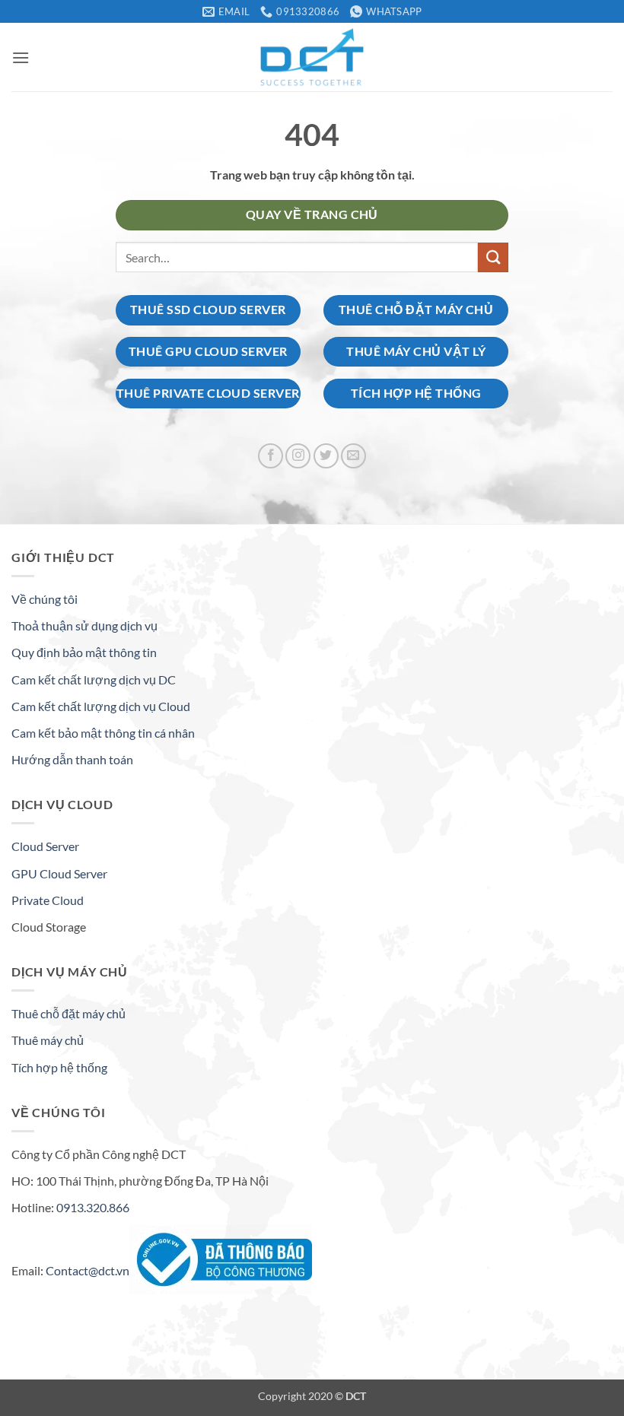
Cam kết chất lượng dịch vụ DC (93, 679)
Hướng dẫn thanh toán (72, 759)
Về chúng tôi (44, 599)
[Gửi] (493, 257)
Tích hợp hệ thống (59, 1067)
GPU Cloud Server (59, 873)
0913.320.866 (92, 1207)
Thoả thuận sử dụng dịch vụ (84, 625)
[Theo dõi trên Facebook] (270, 455)
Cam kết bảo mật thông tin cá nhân (103, 732)
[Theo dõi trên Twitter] (326, 455)
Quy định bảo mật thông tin (84, 652)
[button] (20, 57)
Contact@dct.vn (87, 1269)
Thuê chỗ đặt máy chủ (68, 1013)
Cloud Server (45, 846)
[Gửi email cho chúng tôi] (353, 455)
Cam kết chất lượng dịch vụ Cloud (100, 706)
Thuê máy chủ (47, 1040)
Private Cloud (47, 900)
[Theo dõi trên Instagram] (297, 455)
